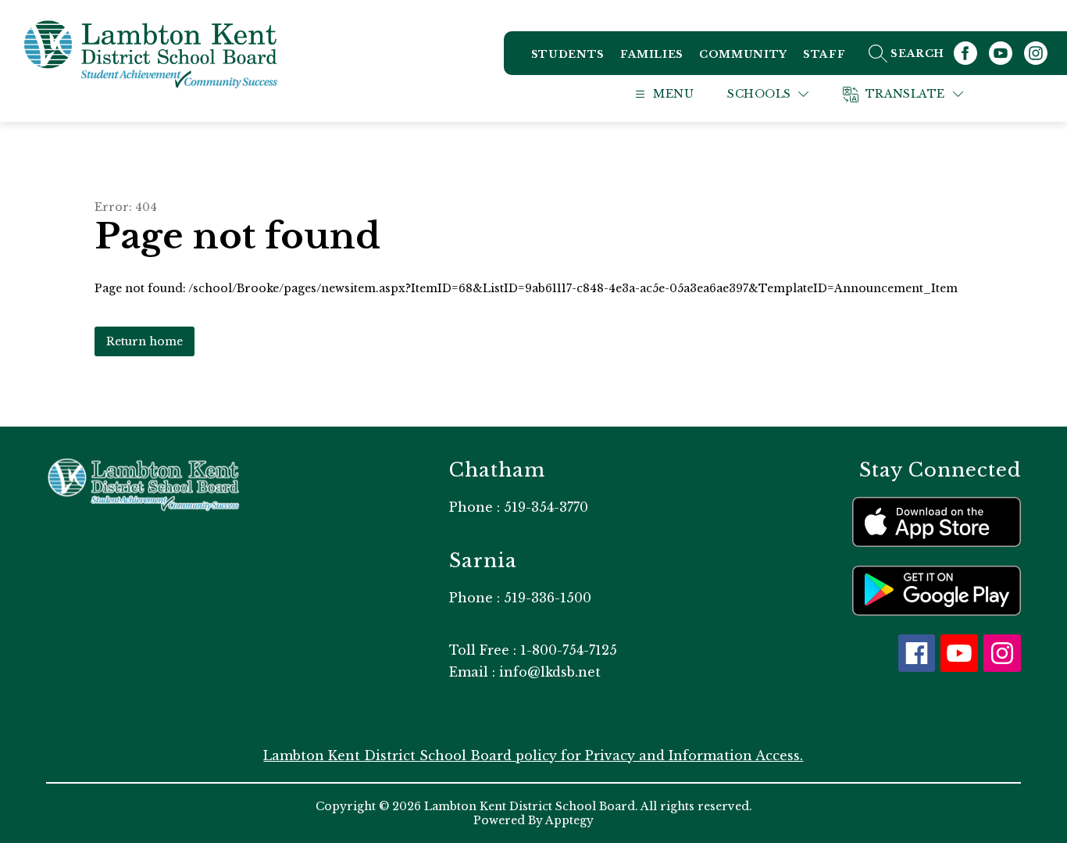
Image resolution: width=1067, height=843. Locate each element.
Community (743, 54)
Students (568, 54)
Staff (824, 54)
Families (651, 54)
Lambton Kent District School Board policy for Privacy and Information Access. (533, 755)
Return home (144, 341)
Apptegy (569, 820)
